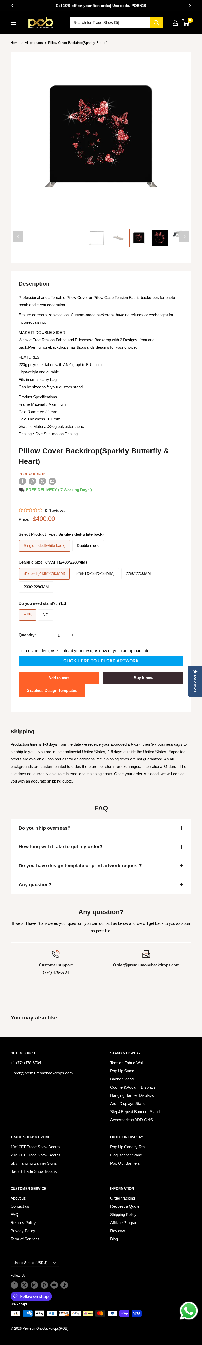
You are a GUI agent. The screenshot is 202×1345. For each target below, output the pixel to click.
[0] (186, 22)
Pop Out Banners (125, 1163)
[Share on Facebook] (22, 481)
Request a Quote (124, 1206)
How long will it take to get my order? (61, 846)
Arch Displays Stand (127, 1103)
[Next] (190, 5)
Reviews (117, 1231)
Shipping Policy (123, 1214)
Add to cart (58, 678)
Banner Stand (122, 1079)
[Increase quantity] (72, 635)
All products (34, 43)
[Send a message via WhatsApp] (188, 1310)
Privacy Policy (23, 1231)
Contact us (20, 1206)
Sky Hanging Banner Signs (34, 1163)
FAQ (14, 1214)
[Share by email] (52, 481)
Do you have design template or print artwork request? (80, 865)
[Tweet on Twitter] (42, 481)
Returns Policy (23, 1222)
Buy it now (143, 678)
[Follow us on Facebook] (14, 1285)
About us (18, 1198)
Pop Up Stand (122, 1071)
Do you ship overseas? (44, 828)
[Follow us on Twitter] (24, 1285)
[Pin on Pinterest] (32, 481)
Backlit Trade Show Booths (34, 1171)
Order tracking (122, 1198)
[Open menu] (13, 23)
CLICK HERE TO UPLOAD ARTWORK (101, 661)
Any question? (35, 884)
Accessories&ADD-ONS (131, 1120)
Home (15, 43)
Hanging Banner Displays (132, 1095)
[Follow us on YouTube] (54, 1285)
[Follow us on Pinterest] (44, 1285)
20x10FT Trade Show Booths (35, 1155)
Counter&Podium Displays (133, 1087)
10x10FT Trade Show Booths (35, 1147)
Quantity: (27, 635)
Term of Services (25, 1239)
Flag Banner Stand (126, 1155)
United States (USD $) (30, 1263)
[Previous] (12, 5)
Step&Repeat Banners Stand (135, 1111)
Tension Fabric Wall (126, 1062)
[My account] (175, 23)
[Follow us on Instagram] (34, 1285)
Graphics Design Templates (52, 690)
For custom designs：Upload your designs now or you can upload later (85, 650)
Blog (114, 1239)
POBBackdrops (33, 474)
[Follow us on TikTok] (64, 1285)
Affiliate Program (124, 1222)
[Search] (156, 22)
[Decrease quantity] (44, 635)
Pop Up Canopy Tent (128, 1147)
